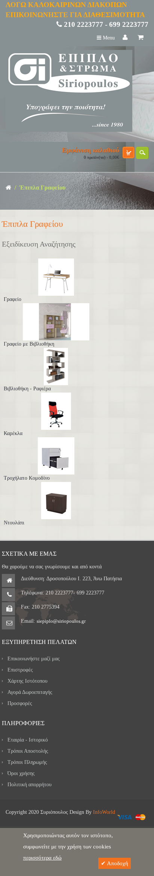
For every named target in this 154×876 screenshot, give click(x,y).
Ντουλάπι (14, 523)
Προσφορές (19, 703)
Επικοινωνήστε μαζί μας (33, 658)
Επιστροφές (20, 670)
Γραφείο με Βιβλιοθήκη (29, 344)
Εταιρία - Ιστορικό (27, 740)
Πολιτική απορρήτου (29, 784)
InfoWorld (104, 812)
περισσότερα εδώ (42, 858)
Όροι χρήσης (21, 773)
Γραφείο (12, 299)
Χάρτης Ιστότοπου (27, 681)
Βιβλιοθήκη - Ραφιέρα (27, 388)
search (142, 153)
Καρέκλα (13, 433)
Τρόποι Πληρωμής (27, 762)
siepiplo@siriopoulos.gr (61, 621)
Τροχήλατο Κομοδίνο (27, 478)
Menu (108, 38)
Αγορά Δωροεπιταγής (29, 692)
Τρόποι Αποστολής (27, 751)
